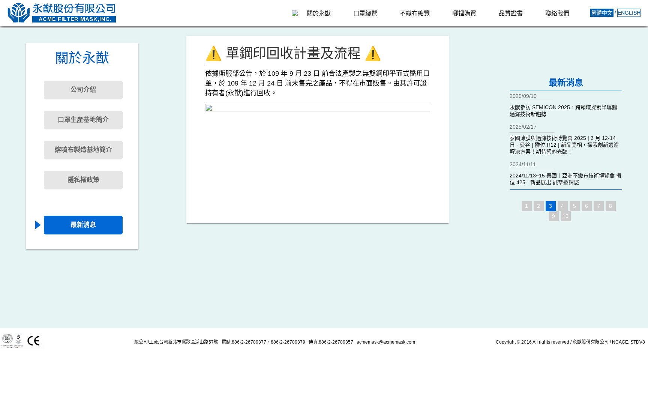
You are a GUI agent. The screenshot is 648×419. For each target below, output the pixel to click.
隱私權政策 (83, 179)
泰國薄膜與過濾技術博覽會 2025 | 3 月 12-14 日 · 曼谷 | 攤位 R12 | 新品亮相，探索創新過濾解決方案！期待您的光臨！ (564, 145)
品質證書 (511, 13)
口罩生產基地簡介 (83, 119)
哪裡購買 (464, 13)
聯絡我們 (557, 13)
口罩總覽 (365, 13)
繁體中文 (601, 13)
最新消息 (83, 224)
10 (565, 216)
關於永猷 (319, 13)
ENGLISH (629, 13)
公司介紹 (83, 89)
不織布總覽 (415, 13)
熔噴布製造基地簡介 (83, 149)
